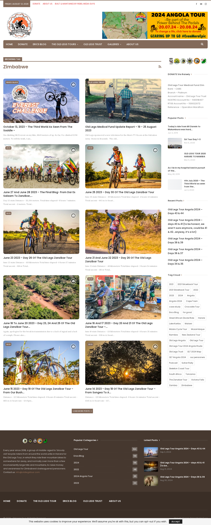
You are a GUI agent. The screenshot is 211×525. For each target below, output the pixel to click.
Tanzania (190, 374)
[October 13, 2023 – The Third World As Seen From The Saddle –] (41, 101)
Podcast (173, 362)
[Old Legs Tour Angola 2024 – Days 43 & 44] (151, 452)
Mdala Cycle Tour (178, 329)
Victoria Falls (197, 379)
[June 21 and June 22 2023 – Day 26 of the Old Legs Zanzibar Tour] (123, 232)
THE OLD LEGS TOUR (44, 501)
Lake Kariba (175, 323)
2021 (171, 284)
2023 (8, 148)
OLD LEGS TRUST (92, 44)
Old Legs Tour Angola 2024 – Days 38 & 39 (182, 476)
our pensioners (197, 357)
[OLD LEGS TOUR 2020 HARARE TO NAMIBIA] (175, 157)
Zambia (173, 385)
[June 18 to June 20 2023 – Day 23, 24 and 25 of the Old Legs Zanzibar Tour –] (41, 297)
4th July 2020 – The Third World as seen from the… (194, 183)
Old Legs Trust (176, 351)
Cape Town (192, 301)
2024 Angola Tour (83, 476)
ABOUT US (47, 3)
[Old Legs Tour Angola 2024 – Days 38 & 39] (151, 480)
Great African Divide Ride (181, 318)
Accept (175, 521)
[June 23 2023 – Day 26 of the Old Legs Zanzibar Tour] (41, 232)
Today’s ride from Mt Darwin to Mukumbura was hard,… (184, 128)
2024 (180, 295)
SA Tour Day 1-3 (192, 139)
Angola (191, 295)
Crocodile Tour (192, 306)
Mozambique (197, 329)
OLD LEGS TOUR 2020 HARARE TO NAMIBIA (195, 155)
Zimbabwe (186, 385)
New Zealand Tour (191, 334)
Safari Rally (187, 362)
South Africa (175, 374)
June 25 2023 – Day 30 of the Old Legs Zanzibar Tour (119, 192)
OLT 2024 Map (194, 351)
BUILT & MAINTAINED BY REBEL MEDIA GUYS (75, 3)
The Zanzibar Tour (178, 379)
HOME (9, 44)
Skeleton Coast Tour (179, 368)
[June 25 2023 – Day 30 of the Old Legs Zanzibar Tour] (123, 166)
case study (175, 306)
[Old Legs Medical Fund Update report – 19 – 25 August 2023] (123, 101)
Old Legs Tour (196, 340)
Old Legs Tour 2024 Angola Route (185, 346)
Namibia (173, 334)
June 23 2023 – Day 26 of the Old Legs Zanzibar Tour (37, 258)
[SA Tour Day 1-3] (175, 143)
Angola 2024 (175, 301)
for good (187, 312)
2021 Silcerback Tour (188, 284)
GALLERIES (113, 44)
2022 (195, 289)
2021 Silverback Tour (179, 289)
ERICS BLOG (39, 44)
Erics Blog (12, 82)
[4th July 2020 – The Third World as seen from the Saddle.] (175, 184)
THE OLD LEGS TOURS (64, 44)
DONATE (36, 3)
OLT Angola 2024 (177, 357)
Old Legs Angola (177, 340)
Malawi (188, 323)
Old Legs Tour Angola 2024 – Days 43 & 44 (182, 448)
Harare (201, 318)
